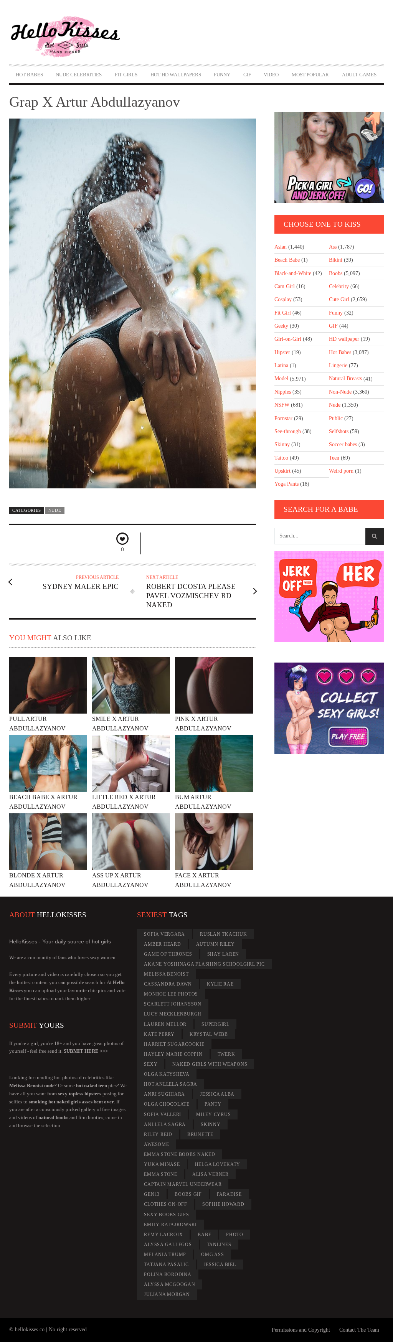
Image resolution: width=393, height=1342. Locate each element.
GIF (247, 74)
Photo (234, 1234)
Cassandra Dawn (168, 984)
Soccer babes (343, 444)
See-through (287, 431)
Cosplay (283, 299)
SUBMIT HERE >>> (86, 1051)
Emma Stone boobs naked (179, 1154)
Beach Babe (287, 260)
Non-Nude (340, 392)
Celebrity (339, 286)
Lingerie (338, 365)
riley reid (158, 1134)
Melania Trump (165, 1254)
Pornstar (283, 418)
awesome (156, 1144)
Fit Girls (126, 74)
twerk (226, 1054)
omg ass (212, 1254)
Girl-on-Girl (287, 339)
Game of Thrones (168, 954)
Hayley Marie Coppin (173, 1054)
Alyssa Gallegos (168, 1244)
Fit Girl (282, 313)
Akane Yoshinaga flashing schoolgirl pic (204, 964)
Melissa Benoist (166, 974)
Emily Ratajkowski (170, 1224)
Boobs (335, 273)
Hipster (282, 352)
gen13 (152, 1194)
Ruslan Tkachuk (223, 934)
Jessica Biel (220, 1264)
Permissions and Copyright (301, 1330)
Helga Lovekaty (218, 1164)
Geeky (281, 326)
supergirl (215, 1024)
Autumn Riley (215, 944)
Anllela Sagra (165, 1124)
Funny (222, 74)
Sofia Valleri (162, 1114)
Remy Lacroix (163, 1234)
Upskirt (282, 471)
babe (204, 1234)
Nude (54, 510)
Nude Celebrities (79, 74)
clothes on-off (165, 1204)
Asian (280, 247)
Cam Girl (284, 286)
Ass (333, 247)
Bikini (335, 260)
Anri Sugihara (164, 1094)
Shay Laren (223, 954)
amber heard (162, 944)
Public (336, 418)
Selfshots (338, 431)
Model (281, 378)
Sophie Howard (223, 1204)
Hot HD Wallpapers (175, 74)
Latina (281, 365)
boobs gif (188, 1194)
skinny (211, 1124)
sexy (150, 1064)
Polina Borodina (167, 1274)
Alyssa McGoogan (169, 1284)
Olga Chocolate (167, 1104)
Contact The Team (359, 1330)
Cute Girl (339, 299)
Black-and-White (292, 273)
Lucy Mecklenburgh (172, 1014)
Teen (334, 458)
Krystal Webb (209, 1034)
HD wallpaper (344, 339)
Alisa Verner (210, 1174)
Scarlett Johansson (172, 1004)
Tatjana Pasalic (166, 1264)
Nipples (282, 392)
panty (213, 1104)
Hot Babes (29, 74)
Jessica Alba (217, 1094)
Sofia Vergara (164, 934)
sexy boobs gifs (166, 1214)
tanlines (219, 1244)
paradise (229, 1194)
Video (271, 74)
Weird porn (341, 471)
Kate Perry (159, 1034)
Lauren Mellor (165, 1024)
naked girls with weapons (209, 1064)
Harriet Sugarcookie (174, 1044)
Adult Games (359, 74)
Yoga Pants (286, 484)
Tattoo (281, 458)
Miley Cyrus (213, 1114)
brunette (200, 1134)
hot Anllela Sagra (170, 1084)
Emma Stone (160, 1174)
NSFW (281, 405)
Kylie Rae (220, 984)
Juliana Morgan (167, 1294)
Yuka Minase (162, 1164)
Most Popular (310, 74)
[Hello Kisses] (65, 37)
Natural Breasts (345, 378)
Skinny (282, 444)
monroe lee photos (171, 994)
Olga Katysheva (167, 1074)
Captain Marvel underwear (182, 1184)
